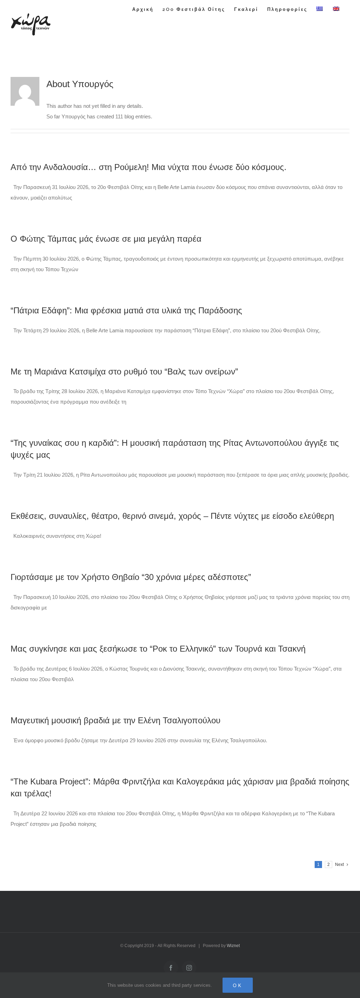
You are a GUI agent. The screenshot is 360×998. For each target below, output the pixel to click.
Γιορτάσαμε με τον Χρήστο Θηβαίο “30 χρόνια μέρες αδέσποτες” (131, 577)
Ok (238, 985)
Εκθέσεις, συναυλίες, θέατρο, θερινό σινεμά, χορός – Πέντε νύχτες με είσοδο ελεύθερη (172, 516)
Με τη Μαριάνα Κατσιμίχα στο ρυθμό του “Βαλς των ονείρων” (124, 371)
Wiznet (233, 945)
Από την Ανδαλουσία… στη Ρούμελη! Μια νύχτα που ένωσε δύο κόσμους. (149, 167)
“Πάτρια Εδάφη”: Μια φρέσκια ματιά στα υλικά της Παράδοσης (126, 310)
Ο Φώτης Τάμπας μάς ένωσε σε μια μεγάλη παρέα (106, 238)
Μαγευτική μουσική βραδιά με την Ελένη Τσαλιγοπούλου (115, 720)
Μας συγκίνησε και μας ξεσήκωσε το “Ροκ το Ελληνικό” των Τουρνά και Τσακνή (158, 648)
